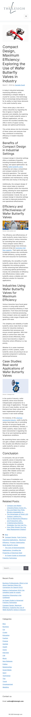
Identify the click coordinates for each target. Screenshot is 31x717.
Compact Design (10, 537)
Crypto (5, 632)
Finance (5, 641)
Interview (6, 652)
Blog (6, 535)
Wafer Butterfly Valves (10, 545)
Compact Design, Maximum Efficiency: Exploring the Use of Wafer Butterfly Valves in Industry (14, 608)
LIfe (4, 655)
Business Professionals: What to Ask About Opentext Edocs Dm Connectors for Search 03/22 (15, 585)
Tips (4, 678)
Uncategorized (8, 684)
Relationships (7, 667)
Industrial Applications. (10, 540)
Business (6, 627)
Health (5, 647)
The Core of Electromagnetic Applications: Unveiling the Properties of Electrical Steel (14, 550)
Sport (4, 673)
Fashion (5, 638)
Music (5, 658)
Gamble (5, 644)
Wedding (6, 687)
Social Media (7, 670)
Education (6, 635)
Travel (5, 681)
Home (5, 650)
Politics (5, 664)
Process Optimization (17, 542)
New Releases (7, 661)
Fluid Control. (21, 537)
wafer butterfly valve (15, 167)
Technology (7, 676)
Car (4, 629)
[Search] (26, 568)
